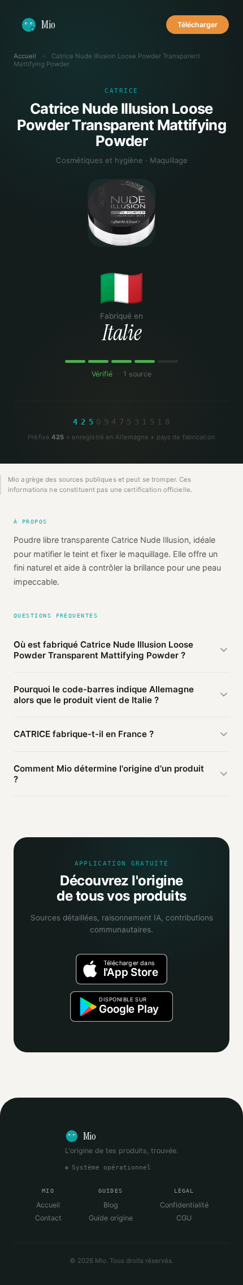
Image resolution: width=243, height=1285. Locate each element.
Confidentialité (184, 1205)
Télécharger (197, 24)
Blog (110, 1205)
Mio (48, 25)
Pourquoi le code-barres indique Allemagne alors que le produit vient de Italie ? (104, 694)
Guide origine (111, 1218)
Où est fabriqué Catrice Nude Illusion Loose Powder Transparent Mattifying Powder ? (103, 650)
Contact (48, 1218)
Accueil (25, 56)
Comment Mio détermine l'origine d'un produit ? (109, 774)
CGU (184, 1218)
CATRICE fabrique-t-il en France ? (84, 734)
